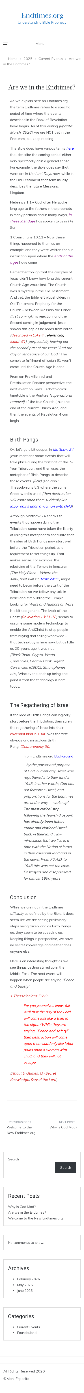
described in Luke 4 (27, 335)
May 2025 (25, 1285)
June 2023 (25, 1290)
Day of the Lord (43, 1079)
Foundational (27, 1333)
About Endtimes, (25, 1073)
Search (13, 1159)
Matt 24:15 (49, 579)
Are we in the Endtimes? (27, 1212)
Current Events (28, 1327)
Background (63, 756)
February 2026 (28, 1279)
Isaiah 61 (18, 341)
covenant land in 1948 (28, 734)
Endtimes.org (42, 15)
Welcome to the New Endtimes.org (21, 1130)
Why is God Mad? (63, 1127)
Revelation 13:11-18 (39, 617)
